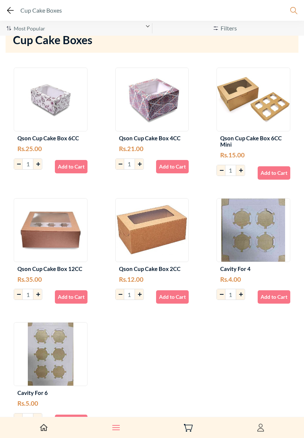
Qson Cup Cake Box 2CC (150, 269)
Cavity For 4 (235, 269)
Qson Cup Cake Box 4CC (150, 138)
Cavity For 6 (32, 393)
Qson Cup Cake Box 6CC (48, 138)
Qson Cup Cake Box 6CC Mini (251, 141)
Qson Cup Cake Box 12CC (49, 269)
